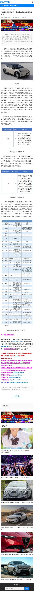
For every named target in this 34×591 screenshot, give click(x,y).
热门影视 (13, 9)
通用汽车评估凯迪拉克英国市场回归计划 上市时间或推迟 (16, 579)
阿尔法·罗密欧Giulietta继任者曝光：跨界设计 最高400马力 (17, 554)
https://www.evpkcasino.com (18, 380)
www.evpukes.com (15, 377)
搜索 (27, 588)
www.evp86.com (17, 341)
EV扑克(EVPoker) (8, 334)
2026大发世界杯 (13, 5)
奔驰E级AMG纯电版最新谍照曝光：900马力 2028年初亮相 (17, 502)
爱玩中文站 (5, 2)
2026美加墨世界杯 (4, 5)
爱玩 (7, 406)
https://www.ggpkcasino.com (19, 382)
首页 (8, 9)
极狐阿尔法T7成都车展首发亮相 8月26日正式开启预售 (16, 477)
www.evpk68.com (16, 375)
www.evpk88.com (18, 372)
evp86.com (4, 346)
